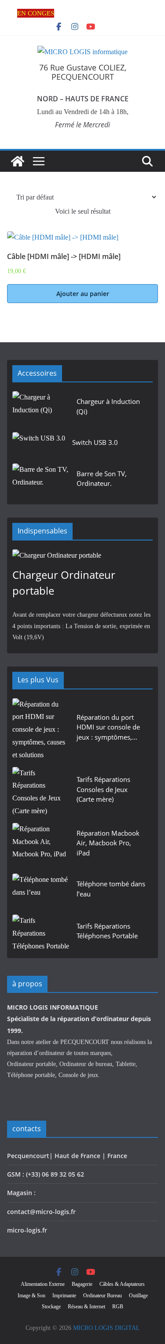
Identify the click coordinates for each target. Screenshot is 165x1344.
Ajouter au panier (82, 293)
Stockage (51, 1306)
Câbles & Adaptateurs (122, 1284)
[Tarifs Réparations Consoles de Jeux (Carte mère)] (41, 792)
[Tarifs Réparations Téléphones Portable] (41, 933)
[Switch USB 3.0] (38, 445)
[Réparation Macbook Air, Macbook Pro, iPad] (41, 846)
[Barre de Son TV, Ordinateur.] (41, 481)
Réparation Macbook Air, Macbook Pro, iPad (108, 843)
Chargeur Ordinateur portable (63, 582)
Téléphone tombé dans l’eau (111, 888)
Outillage (138, 1295)
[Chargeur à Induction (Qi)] (41, 409)
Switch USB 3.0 (95, 442)
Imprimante (64, 1295)
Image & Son (31, 1295)
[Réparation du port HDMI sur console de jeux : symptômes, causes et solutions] (41, 730)
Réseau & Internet (86, 1306)
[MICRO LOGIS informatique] (17, 161)
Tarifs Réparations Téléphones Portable (107, 931)
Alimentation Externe (43, 1284)
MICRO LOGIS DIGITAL (106, 1328)
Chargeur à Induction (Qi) (108, 406)
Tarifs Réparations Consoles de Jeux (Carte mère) (103, 789)
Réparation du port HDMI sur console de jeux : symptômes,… (108, 727)
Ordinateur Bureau (102, 1295)
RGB (117, 1306)
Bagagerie (82, 1284)
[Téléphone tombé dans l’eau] (41, 891)
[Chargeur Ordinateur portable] (82, 555)
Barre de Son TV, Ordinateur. (102, 478)
